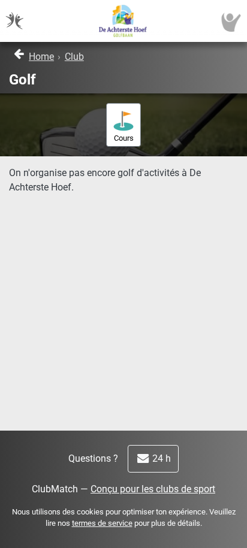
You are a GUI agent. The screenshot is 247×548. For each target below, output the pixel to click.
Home (41, 56)
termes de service (102, 523)
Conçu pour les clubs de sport (153, 489)
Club (74, 56)
